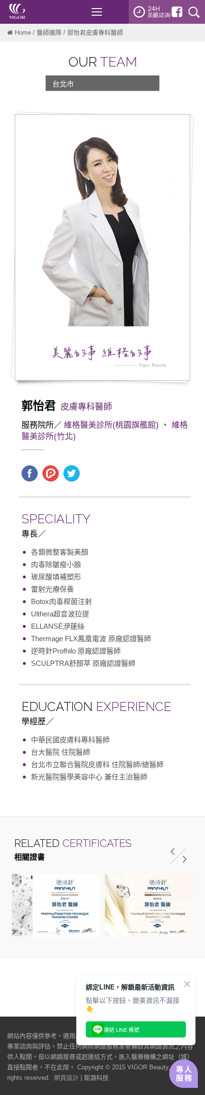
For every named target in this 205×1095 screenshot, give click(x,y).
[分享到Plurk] (50, 472)
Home (23, 32)
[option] (56, 905)
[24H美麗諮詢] (152, 12)
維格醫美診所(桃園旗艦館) (111, 425)
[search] (194, 12)
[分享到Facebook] (29, 472)
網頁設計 (66, 1077)
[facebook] (177, 12)
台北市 (63, 84)
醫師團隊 (49, 32)
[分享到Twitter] (71, 472)
